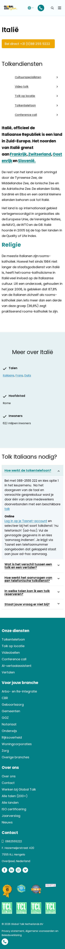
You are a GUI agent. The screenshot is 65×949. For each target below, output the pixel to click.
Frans (19, 375)
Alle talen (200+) (15, 796)
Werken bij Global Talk (19, 789)
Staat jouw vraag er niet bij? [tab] (27, 604)
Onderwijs (9, 731)
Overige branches (15, 757)
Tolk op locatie (25, 96)
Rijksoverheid (12, 737)
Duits (27, 375)
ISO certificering (14, 809)
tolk (7, 509)
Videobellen (11, 652)
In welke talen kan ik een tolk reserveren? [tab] (27, 592)
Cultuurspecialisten (28, 77)
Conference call (26, 115)
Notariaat (9, 724)
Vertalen (8, 672)
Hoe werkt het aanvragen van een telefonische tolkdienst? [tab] (28, 579)
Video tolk (21, 87)
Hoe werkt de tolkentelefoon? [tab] (28, 470)
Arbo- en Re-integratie (19, 691)
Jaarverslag (11, 816)
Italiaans (8, 375)
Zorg (5, 750)
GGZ (5, 718)
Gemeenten (11, 711)
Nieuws (7, 822)
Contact (8, 783)
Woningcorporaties (17, 744)
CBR (5, 698)
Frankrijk (18, 154)
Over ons (9, 776)
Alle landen (10, 802)
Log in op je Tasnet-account (26, 521)
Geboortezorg (13, 704)
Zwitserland (39, 154)
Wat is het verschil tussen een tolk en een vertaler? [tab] (28, 566)
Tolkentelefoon (25, 105)
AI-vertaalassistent (16, 666)
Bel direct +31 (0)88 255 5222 (27, 44)
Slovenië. (27, 161)
